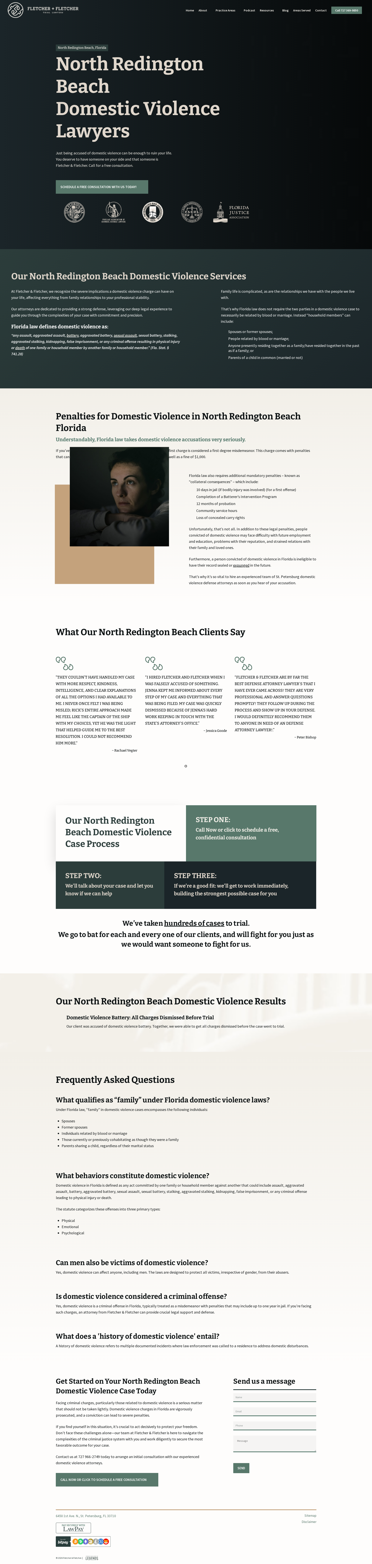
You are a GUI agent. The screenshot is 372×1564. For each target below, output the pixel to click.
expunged (241, 565)
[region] (153, 212)
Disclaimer (309, 1522)
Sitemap (310, 1515)
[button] (102, 187)
